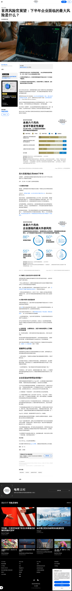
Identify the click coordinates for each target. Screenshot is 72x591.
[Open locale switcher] (1, 587)
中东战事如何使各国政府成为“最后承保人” (27, 550)
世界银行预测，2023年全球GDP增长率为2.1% (34, 193)
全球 (22, 307)
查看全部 (69, 502)
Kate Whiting (4, 64)
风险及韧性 (3, 7)
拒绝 (62, 582)
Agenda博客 (33, 443)
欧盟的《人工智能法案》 (26, 343)
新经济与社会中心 (23, 67)
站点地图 (36, 585)
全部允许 (62, 585)
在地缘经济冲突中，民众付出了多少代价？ (9, 550)
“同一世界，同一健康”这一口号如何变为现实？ (62, 550)
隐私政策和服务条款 (36, 583)
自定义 (62, 588)
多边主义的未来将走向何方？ (43, 549)
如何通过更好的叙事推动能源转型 (50, 528)
